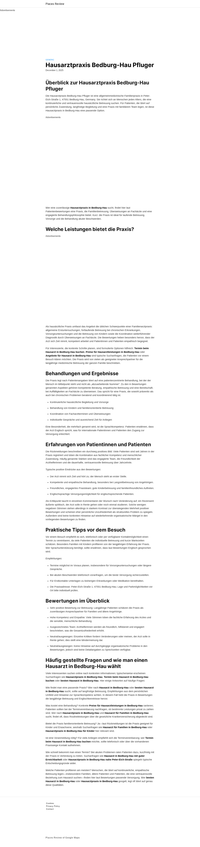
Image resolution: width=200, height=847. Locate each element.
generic (50, 60)
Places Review (55, 3)
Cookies (50, 803)
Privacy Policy (53, 806)
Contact (50, 809)
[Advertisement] (100, 32)
